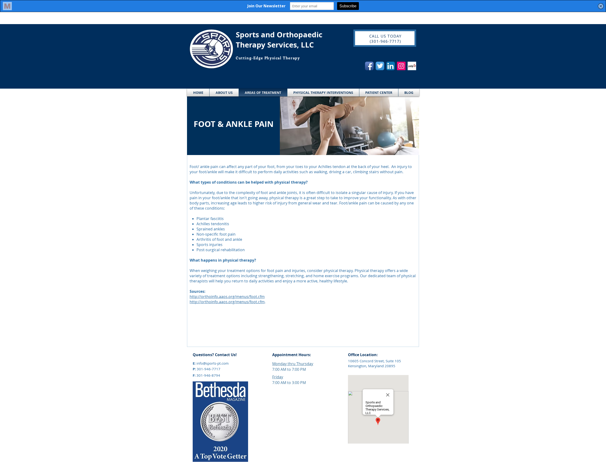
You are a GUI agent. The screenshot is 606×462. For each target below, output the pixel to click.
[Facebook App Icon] (369, 66)
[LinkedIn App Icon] (390, 66)
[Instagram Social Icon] (401, 66)
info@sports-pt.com (212, 363)
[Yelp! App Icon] (412, 66)
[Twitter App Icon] (380, 66)
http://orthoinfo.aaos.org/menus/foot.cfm (227, 296)
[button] (224, 92)
